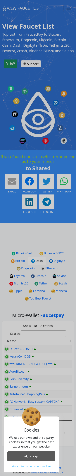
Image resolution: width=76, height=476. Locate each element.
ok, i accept (31, 456)
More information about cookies (31, 466)
